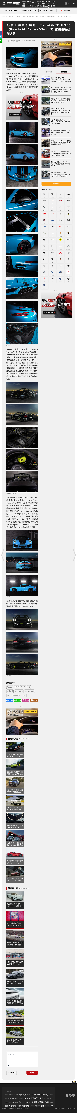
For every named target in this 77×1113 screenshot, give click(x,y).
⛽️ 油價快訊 (65, 10)
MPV (38, 1094)
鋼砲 (6, 1106)
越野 (6, 1102)
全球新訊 (18, 16)
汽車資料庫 (29, 7)
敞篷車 (6, 1094)
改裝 (28, 1094)
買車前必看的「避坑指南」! (47, 10)
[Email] (73, 1095)
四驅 (26, 1102)
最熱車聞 (64, 72)
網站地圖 (20, 1108)
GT (52, 1106)
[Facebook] (67, 1095)
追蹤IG (27, 700)
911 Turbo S (19, 691)
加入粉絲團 (10, 700)
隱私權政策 (12, 1108)
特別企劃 (53, 7)
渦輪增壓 (21, 1098)
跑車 (13, 1102)
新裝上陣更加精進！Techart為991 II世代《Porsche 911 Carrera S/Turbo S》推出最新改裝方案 (48, 16)
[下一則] (74, 555)
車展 (16, 1098)
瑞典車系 (47, 1106)
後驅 (23, 1102)
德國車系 (10, 691)
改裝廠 (19, 1106)
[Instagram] (70, 1095)
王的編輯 (12, 41)
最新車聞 (24, 3)
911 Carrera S (29, 691)
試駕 (6, 1098)
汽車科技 (48, 3)
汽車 (9, 1102)
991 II (24, 695)
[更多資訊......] (8, 1065)
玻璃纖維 (41, 1102)
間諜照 (34, 2)
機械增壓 (11, 1098)
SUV (32, 1094)
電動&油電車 (43, 3)
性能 (41, 1098)
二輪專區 (53, 3)
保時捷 (16, 687)
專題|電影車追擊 (11, 10)
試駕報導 (39, 3)
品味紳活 (48, 7)
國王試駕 (22, 1095)
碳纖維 (34, 1102)
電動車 (32, 1106)
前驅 (19, 1102)
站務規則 (26, 1108)
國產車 (51, 1094)
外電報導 (39, 7)
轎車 (16, 1102)
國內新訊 (34, 7)
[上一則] (3, 555)
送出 (32, 1073)
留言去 (35, 700)
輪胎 (10, 1094)
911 (29, 687)
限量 (28, 1098)
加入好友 (18, 700)
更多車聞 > (56, 183)
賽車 (13, 1094)
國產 (48, 1098)
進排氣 (47, 1102)
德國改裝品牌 (15, 695)
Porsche (9, 687)
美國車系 (37, 1106)
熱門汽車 (24, 7)
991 (8, 695)
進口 (51, 1098)
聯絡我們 (5, 1108)
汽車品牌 (43, 7)
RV (35, 1094)
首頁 (3, 16)
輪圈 (16, 1094)
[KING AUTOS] (11, 4)
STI (25, 1098)
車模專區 (29, 3)
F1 (45, 1098)
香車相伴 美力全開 (29, 10)
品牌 (30, 1102)
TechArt (23, 687)
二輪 (51, 1102)
